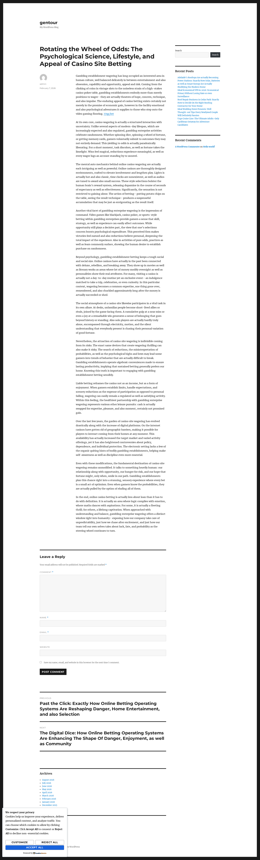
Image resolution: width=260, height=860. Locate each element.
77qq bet (109, 113)
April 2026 (47, 792)
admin (43, 84)
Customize (20, 842)
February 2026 (49, 799)
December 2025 (49, 805)
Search (178, 50)
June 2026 (47, 786)
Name (44, 617)
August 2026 (48, 780)
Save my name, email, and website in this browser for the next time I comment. (81, 662)
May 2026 (47, 789)
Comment (46, 572)
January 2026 (48, 802)
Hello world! (209, 146)
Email (44, 632)
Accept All (34, 847)
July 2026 (46, 783)
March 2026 (48, 795)
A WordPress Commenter (187, 146)
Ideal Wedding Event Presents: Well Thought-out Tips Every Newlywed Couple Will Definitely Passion (198, 112)
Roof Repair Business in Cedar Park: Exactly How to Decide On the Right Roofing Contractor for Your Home (198, 102)
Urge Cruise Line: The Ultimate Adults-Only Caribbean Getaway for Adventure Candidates (198, 121)
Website (45, 647)
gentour (48, 22)
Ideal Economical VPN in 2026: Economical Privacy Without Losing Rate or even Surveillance (198, 93)
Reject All (50, 842)
